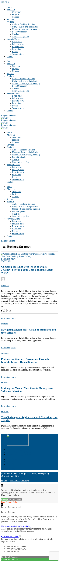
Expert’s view (18, 46)
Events (15, 51)
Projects (15, 14)
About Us (11, 9)
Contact (10, 56)
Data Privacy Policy (9, 502)
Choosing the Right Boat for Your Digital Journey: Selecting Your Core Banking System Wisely (27, 269)
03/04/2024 (5, 324)
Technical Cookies (10, 536)
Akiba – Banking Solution (23, 24)
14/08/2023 (5, 382)
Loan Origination (19, 32)
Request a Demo (8, 469)
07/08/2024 (6, 261)
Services (10, 19)
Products (10, 22)
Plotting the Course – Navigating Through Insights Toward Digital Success (25, 360)
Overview (16, 12)
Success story (18, 54)
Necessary (5, 526)
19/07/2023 (5, 411)
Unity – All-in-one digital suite (25, 27)
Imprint (4, 480)
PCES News (5, 286)
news (13, 259)
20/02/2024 (5, 353)
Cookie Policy (25, 526)
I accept (4, 499)
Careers (15, 17)
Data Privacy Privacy (19, 480)
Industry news (18, 44)
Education (16, 49)
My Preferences (15, 499)
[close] (2, 504)
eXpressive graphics (10, 476)
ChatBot (15, 34)
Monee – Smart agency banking (26, 29)
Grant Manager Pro (20, 36)
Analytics (14, 526)
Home (9, 7)
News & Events (13, 39)
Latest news (17, 41)
